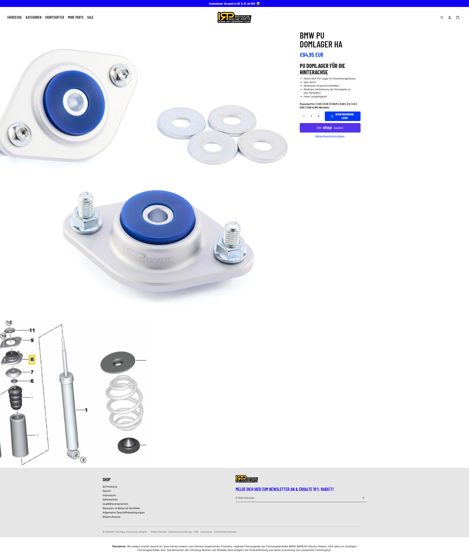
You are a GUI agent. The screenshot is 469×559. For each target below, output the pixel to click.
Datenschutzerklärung (180, 531)
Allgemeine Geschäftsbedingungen (124, 512)
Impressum (109, 495)
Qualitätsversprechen (115, 503)
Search (107, 490)
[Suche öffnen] (442, 17)
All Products (110, 486)
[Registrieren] (363, 498)
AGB (196, 531)
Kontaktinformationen (225, 531)
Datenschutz (110, 499)
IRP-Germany (118, 531)
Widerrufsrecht (112, 516)
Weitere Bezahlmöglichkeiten (330, 136)
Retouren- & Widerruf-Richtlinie (121, 508)
